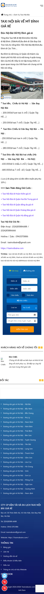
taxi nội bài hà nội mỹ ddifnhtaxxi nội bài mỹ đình (20, 260)
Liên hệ (6, 552)
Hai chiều (15, 295)
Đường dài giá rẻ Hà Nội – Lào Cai (17, 462)
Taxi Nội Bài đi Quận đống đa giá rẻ (17, 205)
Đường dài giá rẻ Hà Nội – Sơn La (17, 475)
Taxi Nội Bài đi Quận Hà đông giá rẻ (18, 215)
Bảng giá (7, 547)
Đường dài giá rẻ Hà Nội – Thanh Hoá (18, 453)
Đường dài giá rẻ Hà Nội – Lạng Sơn (18, 449)
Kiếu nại (6, 565)
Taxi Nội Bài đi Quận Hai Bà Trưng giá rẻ (20, 199)
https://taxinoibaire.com (12, 248)
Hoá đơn (30, 295)
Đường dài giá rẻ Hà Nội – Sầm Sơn (17, 458)
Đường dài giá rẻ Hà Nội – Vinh (15, 471)
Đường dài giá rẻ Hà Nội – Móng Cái (18, 480)
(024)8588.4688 (10, 521)
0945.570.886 (12, 527)
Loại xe (14, 307)
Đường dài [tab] (30, 271)
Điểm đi (14, 281)
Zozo (23, 590)
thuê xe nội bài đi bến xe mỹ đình (29, 257)
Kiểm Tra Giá (22, 329)
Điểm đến (14, 289)
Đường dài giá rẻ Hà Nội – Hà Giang (18, 466)
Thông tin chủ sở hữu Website (15, 569)
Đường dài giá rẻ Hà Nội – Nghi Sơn (17, 484)
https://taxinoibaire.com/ (18, 537)
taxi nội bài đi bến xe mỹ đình (20, 254)
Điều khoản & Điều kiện (12, 561)
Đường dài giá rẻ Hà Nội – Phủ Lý (16, 417)
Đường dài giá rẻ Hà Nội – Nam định (18, 493)
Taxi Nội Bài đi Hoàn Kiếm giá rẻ (16, 194)
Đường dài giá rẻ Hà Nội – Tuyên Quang (19, 440)
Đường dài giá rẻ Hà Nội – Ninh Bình (18, 426)
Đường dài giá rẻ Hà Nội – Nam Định (18, 422)
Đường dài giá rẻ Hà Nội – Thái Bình (17, 431)
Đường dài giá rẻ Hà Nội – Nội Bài (17, 404)
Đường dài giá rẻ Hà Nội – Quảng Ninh (19, 489)
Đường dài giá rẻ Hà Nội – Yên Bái (17, 444)
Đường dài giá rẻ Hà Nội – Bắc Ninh (17, 409)
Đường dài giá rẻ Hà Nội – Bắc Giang (18, 413)
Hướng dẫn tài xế (10, 556)
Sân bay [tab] (14, 271)
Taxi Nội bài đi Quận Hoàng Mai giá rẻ (18, 210)
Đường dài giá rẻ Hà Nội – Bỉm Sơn (17, 435)
